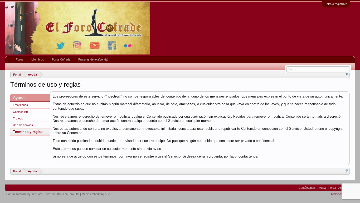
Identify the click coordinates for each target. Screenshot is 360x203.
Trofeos (18, 118)
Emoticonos (20, 105)
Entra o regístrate (336, 4)
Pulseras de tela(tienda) (93, 59)
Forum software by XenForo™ (42, 194)
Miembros (37, 59)
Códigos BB (20, 111)
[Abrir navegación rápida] (346, 74)
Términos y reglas (27, 132)
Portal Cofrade (61, 59)
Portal (332, 187)
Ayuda (322, 187)
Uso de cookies (23, 125)
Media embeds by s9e (96, 194)
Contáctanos (307, 187)
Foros (19, 59)
